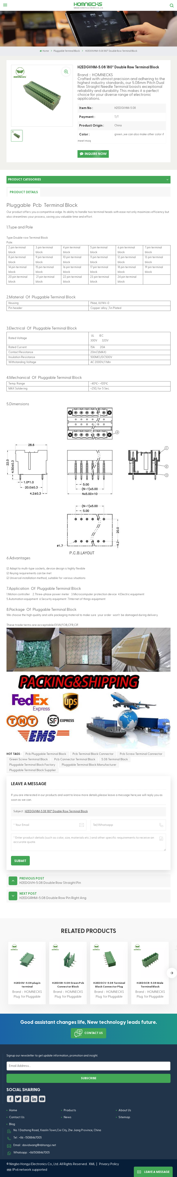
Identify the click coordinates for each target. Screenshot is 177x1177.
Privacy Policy (109, 1164)
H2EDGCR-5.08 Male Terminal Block (150, 985)
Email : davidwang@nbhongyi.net (34, 1145)
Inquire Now (96, 154)
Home (46, 51)
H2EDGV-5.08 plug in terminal (27, 985)
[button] (172, 973)
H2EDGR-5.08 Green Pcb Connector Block (68, 985)
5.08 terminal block (114, 759)
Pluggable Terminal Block (67, 51)
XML (92, 1164)
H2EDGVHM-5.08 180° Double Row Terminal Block (56, 811)
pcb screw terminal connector (141, 754)
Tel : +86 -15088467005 (27, 1137)
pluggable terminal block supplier (32, 770)
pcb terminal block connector (93, 754)
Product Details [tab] (24, 192)
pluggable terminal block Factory (32, 764)
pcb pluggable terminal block (45, 754)
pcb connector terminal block (74, 759)
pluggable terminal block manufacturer (89, 764)
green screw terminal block (28, 759)
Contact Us (93, 1033)
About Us (125, 1110)
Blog (12, 1124)
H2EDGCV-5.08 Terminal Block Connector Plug (109, 985)
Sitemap (124, 1117)
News (67, 1117)
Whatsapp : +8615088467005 (31, 1152)
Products (70, 1110)
